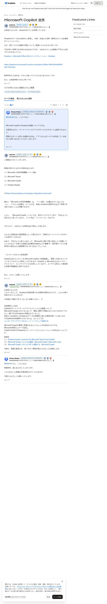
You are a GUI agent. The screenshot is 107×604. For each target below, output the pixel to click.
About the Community (81, 37)
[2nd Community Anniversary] (46, 112)
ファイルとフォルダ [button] (33, 92)
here (67, 8)
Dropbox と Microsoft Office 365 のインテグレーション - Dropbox (29, 56)
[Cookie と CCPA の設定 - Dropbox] (34, 590)
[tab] (9, 98)
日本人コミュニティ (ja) (79, 3)
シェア (7, 84)
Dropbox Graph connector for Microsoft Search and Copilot (31, 339)
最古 (12, 105)
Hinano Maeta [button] (16, 112)
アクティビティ (79, 33)
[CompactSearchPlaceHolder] (92, 3)
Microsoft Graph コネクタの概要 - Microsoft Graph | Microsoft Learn (34, 342)
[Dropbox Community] (10, 3)
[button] (6, 26)
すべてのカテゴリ (79, 24)
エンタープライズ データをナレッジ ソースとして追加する (26, 321)
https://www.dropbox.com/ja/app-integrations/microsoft (28, 193)
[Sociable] (49, 112)
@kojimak (10, 117)
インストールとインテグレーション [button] (15, 92)
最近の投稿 (77, 28)
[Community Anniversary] (30, 25)
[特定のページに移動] (66, 105)
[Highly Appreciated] (52, 112)
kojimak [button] (12, 25)
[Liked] (36, 25)
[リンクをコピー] (49, 27)
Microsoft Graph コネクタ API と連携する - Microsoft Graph (31, 344)
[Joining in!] (33, 25)
